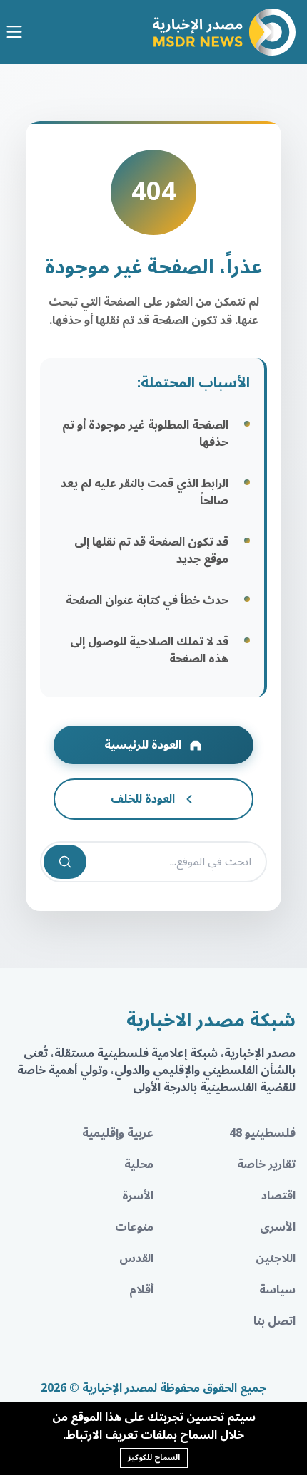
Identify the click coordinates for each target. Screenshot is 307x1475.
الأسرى (278, 1227)
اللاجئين (276, 1258)
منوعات (134, 1227)
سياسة (277, 1289)
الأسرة (138, 1195)
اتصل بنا (274, 1321)
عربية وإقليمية (118, 1133)
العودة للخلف (143, 799)
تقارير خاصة (266, 1164)
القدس (136, 1258)
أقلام (141, 1289)
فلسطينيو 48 (262, 1133)
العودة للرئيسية (142, 745)
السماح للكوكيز (154, 1457)
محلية (139, 1164)
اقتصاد (278, 1195)
